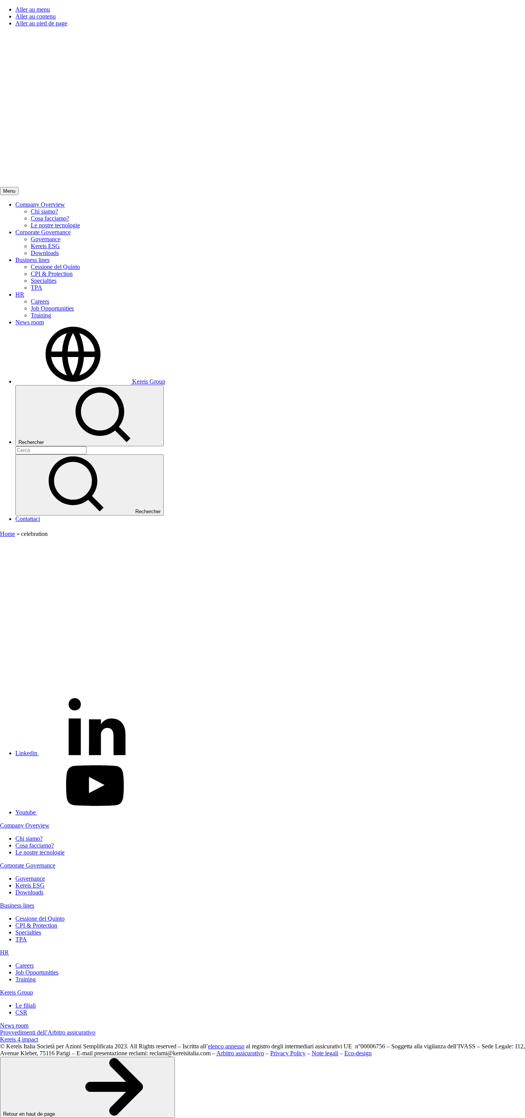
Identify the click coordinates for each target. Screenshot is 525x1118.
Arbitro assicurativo (240, 1053)
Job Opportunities (36, 972)
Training (25, 979)
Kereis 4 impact (19, 1039)
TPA (21, 939)
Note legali (325, 1053)
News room (14, 1025)
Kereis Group (16, 992)
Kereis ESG (30, 885)
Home (7, 534)
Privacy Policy (288, 1053)
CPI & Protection (36, 925)
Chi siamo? (29, 838)
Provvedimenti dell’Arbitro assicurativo (47, 1032)
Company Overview (25, 825)
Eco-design (358, 1053)
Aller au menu (32, 9)
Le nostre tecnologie (40, 852)
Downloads (29, 892)
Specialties (28, 932)
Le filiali (25, 1005)
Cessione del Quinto (40, 918)
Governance (30, 878)
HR (4, 952)
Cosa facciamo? (34, 845)
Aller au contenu (35, 16)
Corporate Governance (27, 865)
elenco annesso (226, 1046)
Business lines (17, 905)
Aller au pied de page (41, 23)
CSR (21, 1012)
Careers (24, 965)
